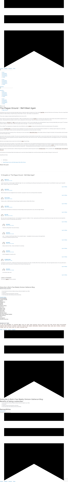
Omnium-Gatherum (3, 305)
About (3, 72)
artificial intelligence (8, 324)
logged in (7, 279)
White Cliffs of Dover (33, 132)
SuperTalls (42, 112)
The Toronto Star (3, 315)
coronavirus (43, 324)
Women (26, 327)
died (13, 122)
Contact (3, 77)
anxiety (2, 324)
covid (46, 324)
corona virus (39, 324)
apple (5, 324)
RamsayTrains (4, 74)
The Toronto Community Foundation (6, 314)
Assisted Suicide (16, 324)
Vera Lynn (9, 122)
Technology (1, 327)
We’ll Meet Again (7, 128)
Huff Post (1, 300)
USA (15, 327)
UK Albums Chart (42, 148)
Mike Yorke (6, 214)
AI (0, 324)
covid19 (51, 324)
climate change (35, 324)
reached (34, 118)
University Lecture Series (4, 319)
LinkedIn (1, 303)
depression (58, 324)
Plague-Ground (5, 110)
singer (22, 141)
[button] (34, 166)
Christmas (31, 324)
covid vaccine (54, 324)
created (52, 144)
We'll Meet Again (15, 162)
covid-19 (48, 324)
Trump (13, 327)
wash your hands (22, 327)
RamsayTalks (4, 73)
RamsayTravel (2, 311)
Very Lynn (10, 162)
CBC (25, 324)
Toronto (5, 327)
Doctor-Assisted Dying (63, 324)
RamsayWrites (4, 75)
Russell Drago (5, 162)
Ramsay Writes (2, 309)
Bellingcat (20, 324)
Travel (1, 316)
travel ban (10, 327)
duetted (29, 126)
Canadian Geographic (3, 299)
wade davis (18, 327)
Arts (12, 324)
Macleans (1, 304)
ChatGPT (28, 324)
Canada (23, 324)
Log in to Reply (64, 186)
